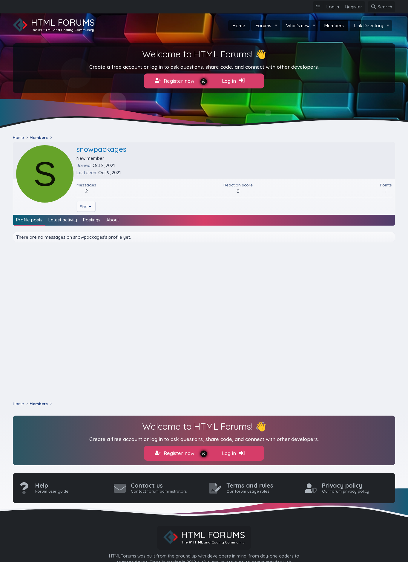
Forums (263, 25)
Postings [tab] (91, 220)
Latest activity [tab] (62, 220)
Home (239, 25)
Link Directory (368, 25)
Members (334, 25)
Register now (178, 81)
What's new (297, 25)
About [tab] (112, 220)
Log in (229, 81)
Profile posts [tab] (29, 220)
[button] (276, 25)
